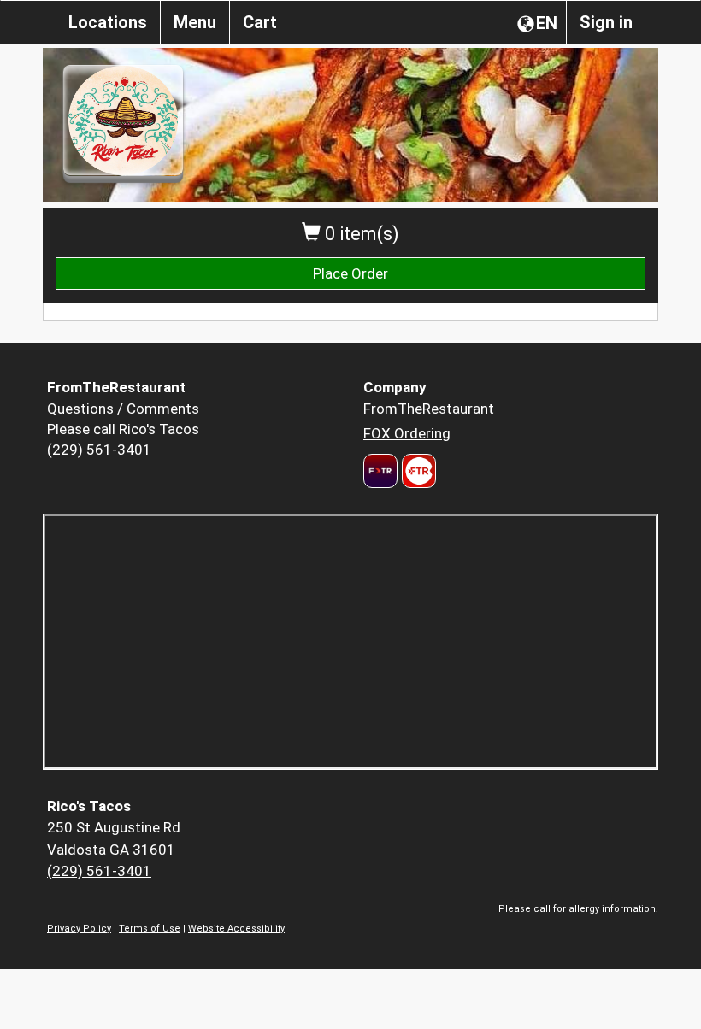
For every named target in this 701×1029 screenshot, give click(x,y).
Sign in (606, 22)
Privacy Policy (79, 928)
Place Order (350, 273)
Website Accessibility (236, 928)
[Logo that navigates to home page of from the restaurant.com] (380, 471)
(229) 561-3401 (99, 449)
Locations (107, 22)
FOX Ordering (407, 433)
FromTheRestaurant (428, 408)
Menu (195, 22)
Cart (260, 22)
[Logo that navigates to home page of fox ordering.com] (417, 471)
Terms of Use (149, 928)
